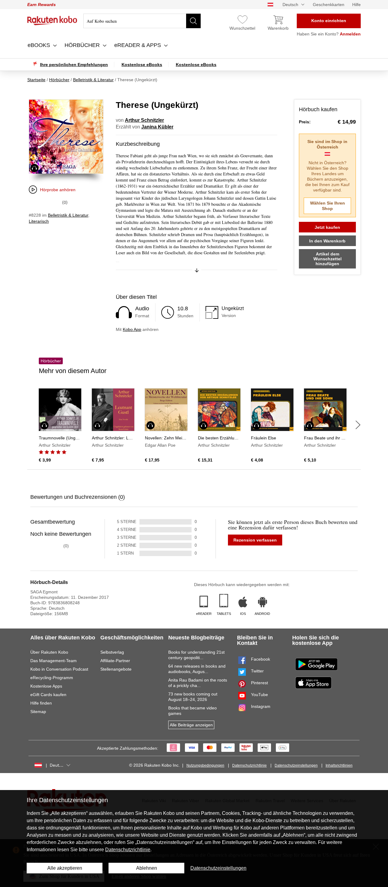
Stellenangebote (116, 669)
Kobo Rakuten (52, 20)
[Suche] (193, 21)
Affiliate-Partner (115, 660)
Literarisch (39, 221)
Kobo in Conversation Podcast (59, 669)
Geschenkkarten (328, 4)
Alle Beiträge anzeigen (191, 724)
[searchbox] (142, 21)
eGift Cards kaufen (48, 694)
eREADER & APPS (138, 45)
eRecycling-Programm (51, 677)
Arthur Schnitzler (144, 120)
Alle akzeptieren (64, 868)
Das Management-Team (53, 660)
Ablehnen (146, 868)
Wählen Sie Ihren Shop (327, 206)
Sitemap (38, 711)
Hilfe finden (41, 703)
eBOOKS (40, 45)
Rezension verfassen (255, 540)
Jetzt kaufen (327, 227)
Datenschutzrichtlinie (249, 765)
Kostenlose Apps (46, 686)
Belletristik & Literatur (68, 215)
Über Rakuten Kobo (49, 652)
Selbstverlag (112, 652)
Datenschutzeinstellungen (296, 765)
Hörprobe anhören (57, 189)
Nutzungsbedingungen (205, 765)
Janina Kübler (157, 126)
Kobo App (132, 329)
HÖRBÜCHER (83, 45)
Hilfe (356, 4)
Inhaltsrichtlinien (339, 765)
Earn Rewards (41, 4)
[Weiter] (358, 424)
